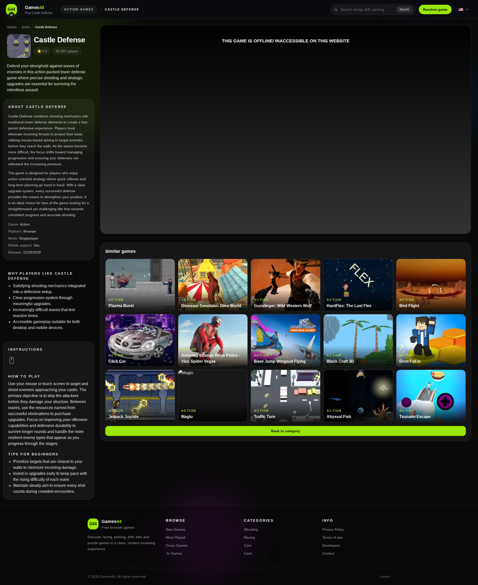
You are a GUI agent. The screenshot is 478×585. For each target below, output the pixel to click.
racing (107, 537)
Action (25, 224)
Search (404, 9)
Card (248, 553)
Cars (247, 545)
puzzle (93, 543)
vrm (385, 577)
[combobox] (367, 9)
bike (139, 537)
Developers (331, 545)
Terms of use (332, 537)
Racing (249, 537)
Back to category (285, 431)
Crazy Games (176, 545)
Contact (328, 553)
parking (120, 537)
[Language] (464, 9)
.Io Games (174, 553)
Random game (435, 9)
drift (131, 537)
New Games (175, 529)
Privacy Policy (333, 529)
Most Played (175, 537)
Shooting (251, 529)
